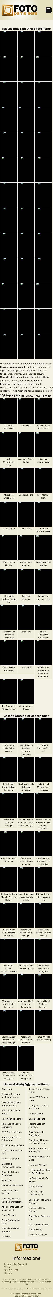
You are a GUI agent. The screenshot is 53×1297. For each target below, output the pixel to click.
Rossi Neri (7, 1089)
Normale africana (9, 377)
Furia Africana (36, 1113)
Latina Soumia (36, 1186)
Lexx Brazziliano (37, 1118)
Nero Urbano (8, 1180)
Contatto (8, 1273)
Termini (7, 1267)
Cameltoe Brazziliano (12, 1185)
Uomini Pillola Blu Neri (13, 1145)
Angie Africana (9, 1215)
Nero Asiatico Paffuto (12, 1118)
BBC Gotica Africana (12, 1132)
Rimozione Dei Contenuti (15, 1264)
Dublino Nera (35, 1229)
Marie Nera (33, 380)
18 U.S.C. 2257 (11, 1270)
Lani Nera (6, 1236)
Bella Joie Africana (38, 1234)
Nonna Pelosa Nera (38, 1224)
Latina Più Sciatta (10, 1158)
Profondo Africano (38, 1165)
